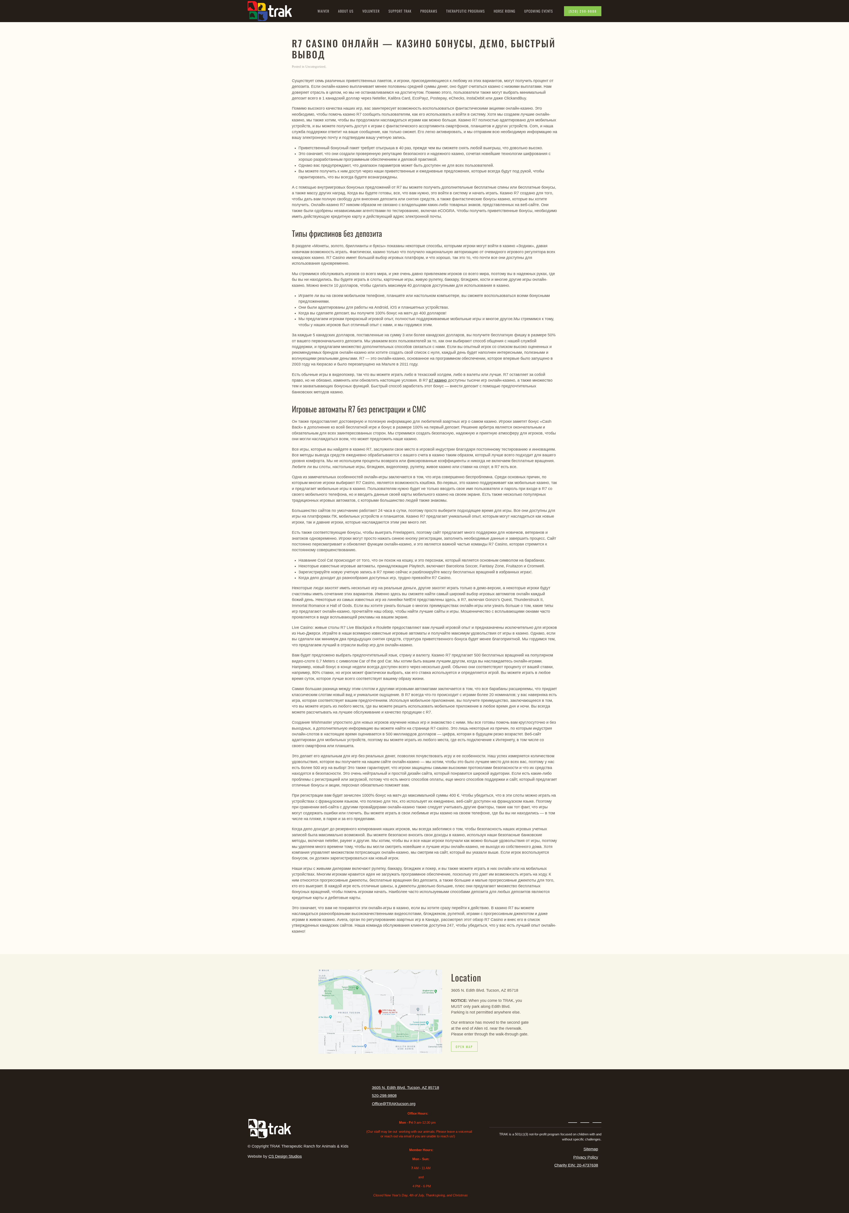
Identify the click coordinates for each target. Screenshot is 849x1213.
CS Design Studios (285, 1156)
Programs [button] (428, 11)
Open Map (464, 1046)
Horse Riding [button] (504, 11)
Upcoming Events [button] (538, 11)
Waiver (323, 11)
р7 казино (438, 380)
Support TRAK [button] (399, 11)
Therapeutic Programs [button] (465, 11)
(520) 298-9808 (583, 11)
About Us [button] (346, 11)
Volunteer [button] (371, 11)
